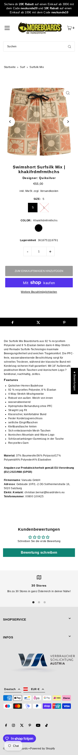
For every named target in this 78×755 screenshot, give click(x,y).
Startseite (10, 67)
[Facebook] (6, 726)
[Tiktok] (46, 726)
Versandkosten (49, 191)
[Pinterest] (30, 726)
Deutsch (10, 689)
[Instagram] (13, 726)
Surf (22, 67)
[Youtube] (38, 726)
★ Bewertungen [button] (74, 381)
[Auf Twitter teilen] (38, 322)
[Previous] (10, 121)
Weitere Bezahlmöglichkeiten (39, 291)
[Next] (68, 121)
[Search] (69, 46)
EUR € (35, 689)
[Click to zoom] (68, 93)
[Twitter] (22, 726)
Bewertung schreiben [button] (39, 552)
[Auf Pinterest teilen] (64, 322)
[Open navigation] (7, 28)
